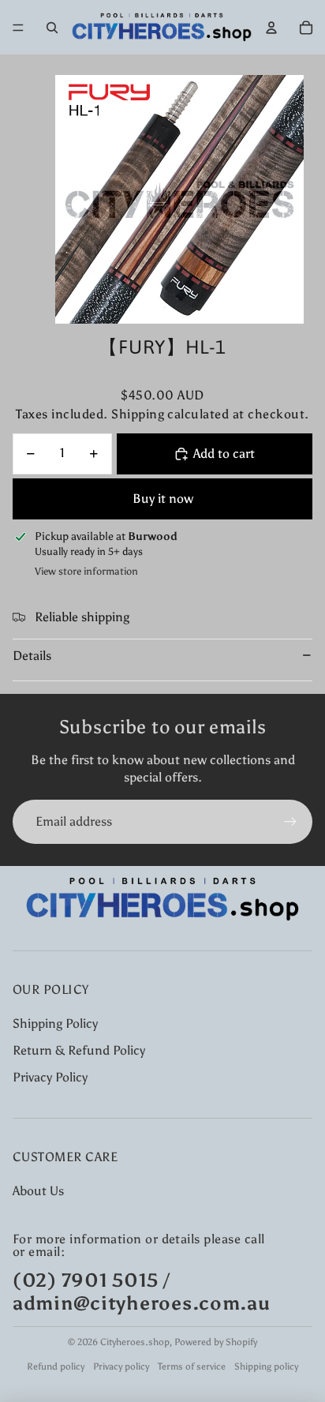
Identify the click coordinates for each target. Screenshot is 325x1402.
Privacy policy (121, 1366)
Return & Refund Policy (79, 1050)
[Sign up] (290, 822)
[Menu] (18, 27)
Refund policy (55, 1366)
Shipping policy (266, 1366)
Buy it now (163, 498)
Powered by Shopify (215, 1342)
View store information (86, 571)
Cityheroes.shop (135, 1342)
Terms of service (192, 1366)
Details (32, 655)
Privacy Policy (50, 1077)
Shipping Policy (55, 1023)
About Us (38, 1190)
